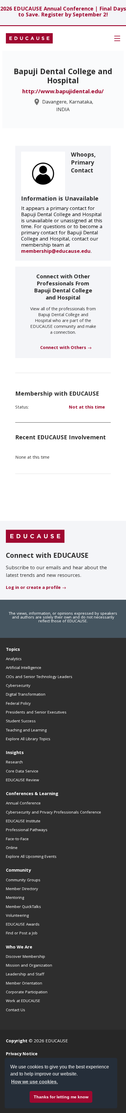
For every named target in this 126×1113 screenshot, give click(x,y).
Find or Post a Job (22, 933)
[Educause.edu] (35, 536)
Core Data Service (22, 771)
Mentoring (15, 898)
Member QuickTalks (23, 907)
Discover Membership (25, 957)
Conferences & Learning (32, 794)
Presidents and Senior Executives (36, 712)
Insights (15, 753)
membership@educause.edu (56, 252)
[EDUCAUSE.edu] (29, 38)
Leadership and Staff (25, 974)
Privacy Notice (22, 1054)
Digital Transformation (25, 695)
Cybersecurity (18, 686)
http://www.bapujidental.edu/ (63, 92)
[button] (117, 38)
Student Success (21, 721)
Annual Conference (23, 803)
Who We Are (19, 947)
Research (14, 762)
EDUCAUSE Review (22, 780)
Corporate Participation (26, 992)
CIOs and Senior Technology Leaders (39, 677)
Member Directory (22, 889)
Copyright (17, 1041)
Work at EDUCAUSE (23, 1001)
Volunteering (17, 916)
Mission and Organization (29, 966)
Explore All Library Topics (28, 739)
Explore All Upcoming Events (31, 857)
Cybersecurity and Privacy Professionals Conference (53, 812)
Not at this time (87, 407)
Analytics (14, 659)
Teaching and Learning (26, 730)
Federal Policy (18, 704)
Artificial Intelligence (23, 668)
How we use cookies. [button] (34, 1081)
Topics (13, 650)
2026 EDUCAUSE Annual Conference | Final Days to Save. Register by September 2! (63, 12)
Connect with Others (63, 348)
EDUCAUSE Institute (23, 821)
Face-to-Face (17, 839)
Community (18, 871)
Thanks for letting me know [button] (61, 1097)
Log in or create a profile (33, 588)
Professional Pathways (26, 830)
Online (12, 848)
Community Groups (23, 880)
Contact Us (15, 1010)
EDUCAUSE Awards (23, 924)
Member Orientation (24, 983)
